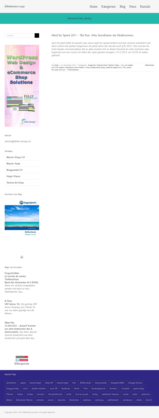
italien (20, 394)
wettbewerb (113, 399)
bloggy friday (12, 388)
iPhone (9, 394)
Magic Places (13, 176)
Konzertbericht (55, 394)
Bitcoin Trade (13, 163)
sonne (51, 399)
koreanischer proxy (98, 67)
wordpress (127, 399)
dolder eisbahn (39, 388)
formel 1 (114, 388)
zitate (139, 399)
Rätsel (9, 399)
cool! (25, 388)
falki (57, 65)
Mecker (111, 65)
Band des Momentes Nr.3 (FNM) (21, 282)
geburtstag (138, 388)
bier (74, 382)
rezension (145, 394)
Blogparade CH (15, 169)
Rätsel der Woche (24, 399)
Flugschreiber (12, 273)
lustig (95, 394)
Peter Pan (9, 322)
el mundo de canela (15, 276)
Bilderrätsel (85, 382)
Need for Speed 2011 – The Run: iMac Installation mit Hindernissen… (93, 35)
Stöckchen (74, 399)
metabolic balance (110, 394)
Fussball (125, 388)
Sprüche (61, 399)
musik (126, 394)
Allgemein (92, 65)
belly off (49, 382)
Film (86, 388)
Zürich (149, 399)
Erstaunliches (102, 65)
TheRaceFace (12, 279)
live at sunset (81, 394)
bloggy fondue (135, 382)
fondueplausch (99, 388)
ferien (77, 388)
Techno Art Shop (15, 182)
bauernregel (35, 382)
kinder (30, 394)
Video (116, 65)
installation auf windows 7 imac (77, 67)
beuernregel (62, 382)
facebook (65, 388)
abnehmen (11, 382)
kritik (68, 394)
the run (62, 70)
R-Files (8, 300)
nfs (124, 67)
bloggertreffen (117, 382)
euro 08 (53, 388)
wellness (87, 399)
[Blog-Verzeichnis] (22, 360)
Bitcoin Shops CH (16, 157)
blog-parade (101, 382)
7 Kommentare (73, 70)
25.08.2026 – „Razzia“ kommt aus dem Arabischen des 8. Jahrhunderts (20, 328)
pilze (135, 394)
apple (23, 382)
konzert (40, 394)
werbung (99, 399)
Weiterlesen (149, 65)
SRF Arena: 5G (12, 304)
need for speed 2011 (114, 67)
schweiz (40, 399)
